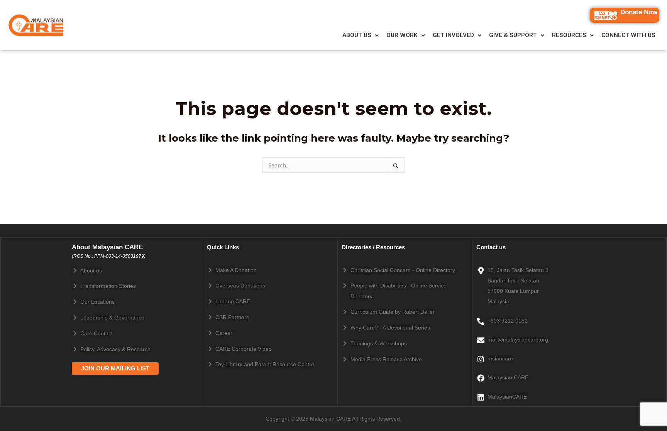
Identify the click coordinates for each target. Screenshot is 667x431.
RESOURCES (569, 35)
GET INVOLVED (453, 35)
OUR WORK (402, 35)
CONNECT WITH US (628, 35)
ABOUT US (356, 35)
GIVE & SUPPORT (513, 35)
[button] (361, 35)
